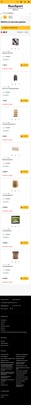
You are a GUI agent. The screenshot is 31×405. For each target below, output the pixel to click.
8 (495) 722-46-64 (5, 299)
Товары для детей (20, 375)
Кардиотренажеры (20, 358)
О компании (3, 320)
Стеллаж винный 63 (7, 266)
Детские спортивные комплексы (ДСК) (20, 363)
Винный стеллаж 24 (7, 53)
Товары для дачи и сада (21, 365)
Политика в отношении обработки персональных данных (14, 332)
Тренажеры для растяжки (22, 360)
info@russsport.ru (5, 305)
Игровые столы (4, 385)
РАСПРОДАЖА (4, 356)
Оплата (2, 324)
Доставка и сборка (5, 326)
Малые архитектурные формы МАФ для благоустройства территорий (7, 373)
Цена (26, 32)
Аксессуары (18, 383)
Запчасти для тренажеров (22, 379)
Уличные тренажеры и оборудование (6, 377)
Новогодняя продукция (21, 373)
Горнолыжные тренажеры (22, 371)
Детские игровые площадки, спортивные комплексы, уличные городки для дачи (7, 366)
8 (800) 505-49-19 (16, 299)
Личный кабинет (4, 343)
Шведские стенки (5, 360)
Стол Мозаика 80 (6, 230)
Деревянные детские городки (7, 362)
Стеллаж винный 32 (7, 195)
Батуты (2, 383)
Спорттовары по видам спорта (8, 358)
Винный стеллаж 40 (7, 159)
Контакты (3, 330)
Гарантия (3, 322)
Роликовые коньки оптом (22, 377)
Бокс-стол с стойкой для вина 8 (10, 88)
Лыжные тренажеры (20, 381)
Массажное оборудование (22, 354)
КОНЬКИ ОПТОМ (4, 354)
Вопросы (3, 328)
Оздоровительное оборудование (20, 385)
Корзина (3, 341)
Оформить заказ (4, 345)
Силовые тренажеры (20, 356)
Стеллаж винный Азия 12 (9, 124)
